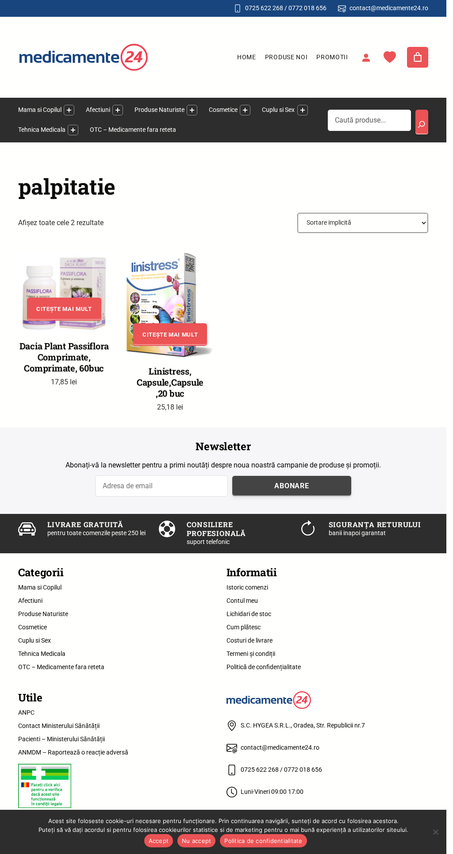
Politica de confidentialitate (263, 840)
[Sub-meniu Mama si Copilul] (69, 110)
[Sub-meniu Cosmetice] (245, 110)
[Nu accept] (435, 831)
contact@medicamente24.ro (388, 7)
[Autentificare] (366, 57)
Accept (159, 840)
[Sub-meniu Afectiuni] (117, 110)
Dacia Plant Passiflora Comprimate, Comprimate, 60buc (64, 357)
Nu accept (196, 840)
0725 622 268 (264, 7)
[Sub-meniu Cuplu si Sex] (302, 110)
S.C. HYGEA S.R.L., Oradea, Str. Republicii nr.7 (303, 725)
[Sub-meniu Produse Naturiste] (192, 110)
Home (246, 57)
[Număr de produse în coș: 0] (417, 57)
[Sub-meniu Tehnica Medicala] (73, 130)
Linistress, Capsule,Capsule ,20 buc (170, 382)
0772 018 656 (307, 7)
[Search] (422, 122)
